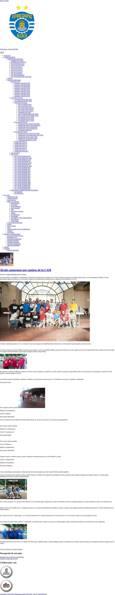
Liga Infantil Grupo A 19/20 (26, 117)
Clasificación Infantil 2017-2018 (27, 140)
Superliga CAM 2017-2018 (22, 88)
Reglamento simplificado (14, 239)
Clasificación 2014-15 (20, 145)
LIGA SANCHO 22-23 (17, 65)
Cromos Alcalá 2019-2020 (14, 222)
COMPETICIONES (9, 57)
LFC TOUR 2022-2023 (17, 75)
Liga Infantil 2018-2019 (25, 130)
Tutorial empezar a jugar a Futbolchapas (18, 229)
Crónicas (9, 78)
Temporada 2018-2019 (20, 122)
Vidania (13, 213)
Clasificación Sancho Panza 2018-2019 (29, 125)
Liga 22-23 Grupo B (16, 68)
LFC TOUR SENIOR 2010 (22, 180)
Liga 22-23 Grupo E (16, 73)
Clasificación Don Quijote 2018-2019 (28, 124)
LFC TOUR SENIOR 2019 (22, 164)
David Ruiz (14, 205)
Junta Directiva (11, 200)
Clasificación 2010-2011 (21, 151)
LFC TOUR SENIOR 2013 (22, 175)
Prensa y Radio (11, 226)
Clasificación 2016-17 (20, 141)
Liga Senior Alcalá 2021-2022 (23, 99)
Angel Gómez (15, 221)
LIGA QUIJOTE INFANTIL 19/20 (28, 114)
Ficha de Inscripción (13, 250)
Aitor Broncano (15, 214)
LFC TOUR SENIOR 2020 (22, 161)
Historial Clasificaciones (14, 80)
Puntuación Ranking (13, 240)
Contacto (6, 247)
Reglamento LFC (12, 237)
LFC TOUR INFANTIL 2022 (23, 158)
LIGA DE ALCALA (17, 98)
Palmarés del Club (12, 197)
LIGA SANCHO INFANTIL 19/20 (28, 115)
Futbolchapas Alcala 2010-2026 (9, 49)
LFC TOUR (14, 154)
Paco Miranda (15, 219)
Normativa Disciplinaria (14, 244)
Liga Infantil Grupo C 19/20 (26, 120)
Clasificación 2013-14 (20, 146)
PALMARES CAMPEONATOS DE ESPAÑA (24, 190)
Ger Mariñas (14, 216)
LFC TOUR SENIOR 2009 (22, 182)
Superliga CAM (15, 81)
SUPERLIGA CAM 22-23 (18, 62)
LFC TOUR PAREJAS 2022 (22, 159)
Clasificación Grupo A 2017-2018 (27, 137)
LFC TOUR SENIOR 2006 (22, 187)
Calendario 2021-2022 (24, 112)
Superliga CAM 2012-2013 (22, 96)
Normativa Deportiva (13, 242)
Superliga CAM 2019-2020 (22, 85)
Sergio (24, 274)
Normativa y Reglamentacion (12, 234)
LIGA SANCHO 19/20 (24, 106)
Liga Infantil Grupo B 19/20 (26, 119)
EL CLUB (7, 195)
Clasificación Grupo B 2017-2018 (27, 138)
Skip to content (4, 1)
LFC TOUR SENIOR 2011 (22, 179)
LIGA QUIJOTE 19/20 (24, 104)
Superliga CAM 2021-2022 (22, 83)
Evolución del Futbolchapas (15, 235)
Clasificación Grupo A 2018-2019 (27, 127)
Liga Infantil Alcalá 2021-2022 (23, 101)
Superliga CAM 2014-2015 (22, 93)
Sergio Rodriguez (16, 206)
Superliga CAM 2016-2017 (22, 89)
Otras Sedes (10, 232)
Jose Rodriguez (15, 203)
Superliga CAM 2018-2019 (22, 86)
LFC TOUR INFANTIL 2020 (23, 162)
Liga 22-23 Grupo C (16, 70)
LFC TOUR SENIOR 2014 (22, 174)
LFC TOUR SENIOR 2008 (22, 184)
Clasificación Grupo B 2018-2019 (27, 128)
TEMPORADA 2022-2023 (15, 59)
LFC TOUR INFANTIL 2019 (23, 166)
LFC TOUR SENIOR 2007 (22, 185)
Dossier (9, 224)
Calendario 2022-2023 (17, 60)
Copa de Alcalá (15, 153)
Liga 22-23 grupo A (16, 67)
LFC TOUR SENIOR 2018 (22, 167)
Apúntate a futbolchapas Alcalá (9, 558)
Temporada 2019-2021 (20, 102)
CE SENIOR (18, 192)
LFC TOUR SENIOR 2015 (22, 172)
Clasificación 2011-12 (20, 149)
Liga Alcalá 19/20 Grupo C (26, 111)
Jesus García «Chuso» (17, 211)
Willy (12, 209)
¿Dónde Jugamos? (12, 198)
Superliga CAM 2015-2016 (22, 91)
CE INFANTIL (18, 193)
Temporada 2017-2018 (20, 132)
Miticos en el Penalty (13, 201)
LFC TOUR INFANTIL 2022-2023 (21, 76)
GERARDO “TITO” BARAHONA (21, 218)
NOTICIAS (7, 55)
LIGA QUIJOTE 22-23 (17, 64)
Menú (2, 52)
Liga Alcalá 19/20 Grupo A (26, 107)
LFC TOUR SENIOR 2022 (22, 156)
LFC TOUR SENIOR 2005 (22, 188)
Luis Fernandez (15, 208)
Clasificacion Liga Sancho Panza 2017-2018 (30, 135)
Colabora (9, 231)
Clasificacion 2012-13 (20, 148)
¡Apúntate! (7, 248)
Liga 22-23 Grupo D (17, 72)
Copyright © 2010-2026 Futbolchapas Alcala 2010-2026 (16, 594)
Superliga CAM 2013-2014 (22, 94)
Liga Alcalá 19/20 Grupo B (26, 109)
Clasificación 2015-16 (20, 143)
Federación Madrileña (13, 245)
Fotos (8, 227)
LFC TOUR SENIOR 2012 (22, 177)
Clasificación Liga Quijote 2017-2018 (28, 133)
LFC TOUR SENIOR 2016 (22, 171)
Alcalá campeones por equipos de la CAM (25, 270)
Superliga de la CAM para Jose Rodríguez (12, 557)
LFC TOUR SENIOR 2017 (22, 169)
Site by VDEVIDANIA (40, 594)
